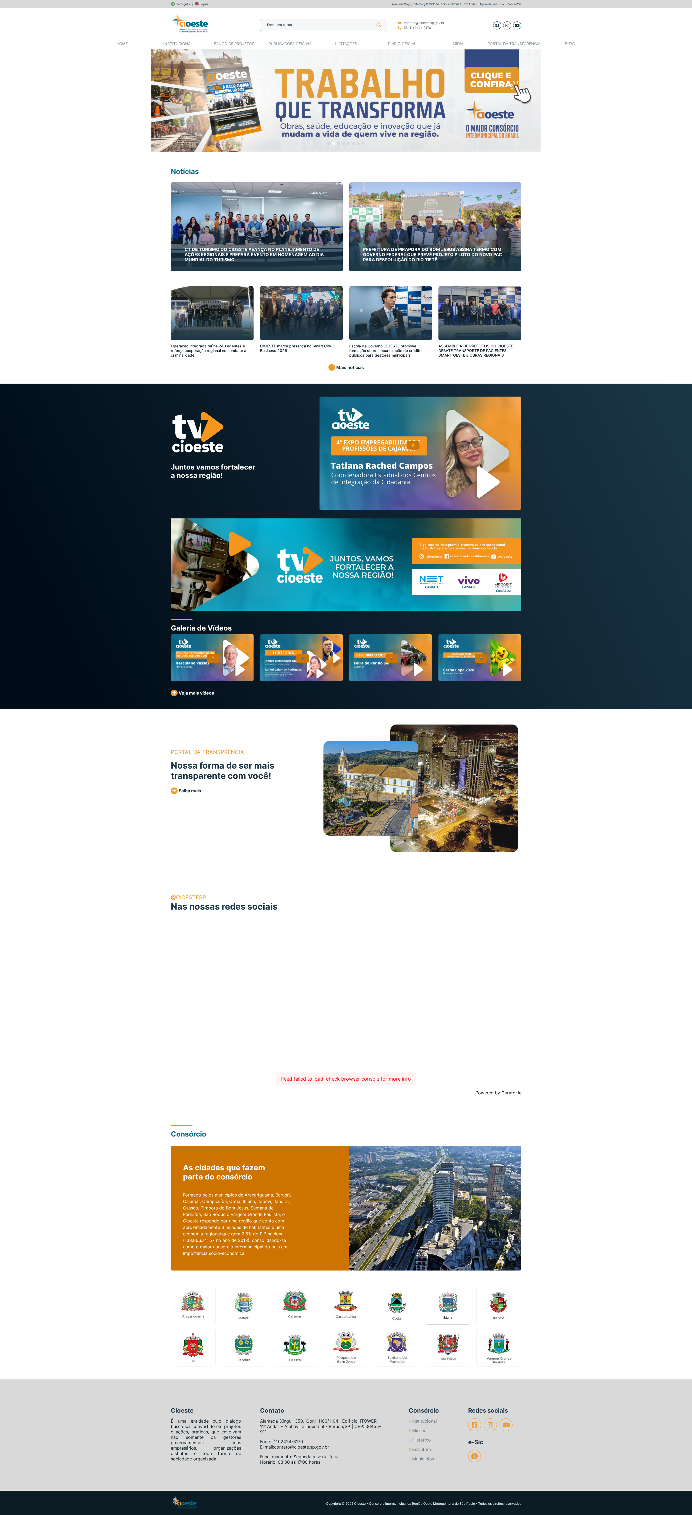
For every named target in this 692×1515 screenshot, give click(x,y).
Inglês (204, 4)
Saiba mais (189, 790)
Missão (419, 1430)
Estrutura (421, 1449)
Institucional (178, 43)
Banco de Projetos (234, 43)
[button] (170, 100)
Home (122, 43)
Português (183, 4)
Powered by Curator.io (498, 1092)
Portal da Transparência (513, 43)
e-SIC (570, 43)
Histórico (421, 1440)
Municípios (423, 1459)
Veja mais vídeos (196, 693)
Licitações (346, 43)
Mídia (458, 43)
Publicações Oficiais (290, 43)
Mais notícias (349, 367)
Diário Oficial (402, 43)
